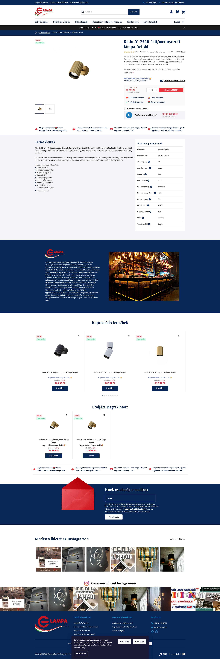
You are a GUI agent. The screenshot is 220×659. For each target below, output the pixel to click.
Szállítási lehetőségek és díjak (174, 81)
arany (160, 205)
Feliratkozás (114, 517)
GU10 (160, 168)
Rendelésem (179, 2)
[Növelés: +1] (156, 90)
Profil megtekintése (177, 539)
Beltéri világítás (163, 149)
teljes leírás (128, 72)
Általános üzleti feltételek (59, 2)
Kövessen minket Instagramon (113, 583)
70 (159, 162)
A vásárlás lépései (41, 2)
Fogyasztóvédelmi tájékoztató (124, 627)
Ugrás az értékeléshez (156, 52)
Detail (91, 455)
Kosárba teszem (171, 90)
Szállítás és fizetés (81, 623)
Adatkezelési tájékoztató (79, 2)
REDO (183, 52)
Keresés (134, 12)
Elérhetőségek (118, 630)
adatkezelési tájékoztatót (135, 509)
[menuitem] (43, 22)
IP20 (159, 180)
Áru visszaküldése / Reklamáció (86, 627)
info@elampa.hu (167, 2)
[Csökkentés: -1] (148, 90)
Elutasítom (124, 641)
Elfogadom (139, 641)
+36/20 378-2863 (151, 2)
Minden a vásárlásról (82, 630)
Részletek (53, 455)
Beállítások (81, 653)
